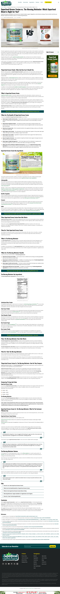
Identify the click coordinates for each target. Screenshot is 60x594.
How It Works (44, 558)
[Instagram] (6, 564)
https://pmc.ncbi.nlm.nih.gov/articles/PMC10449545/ (33, 526)
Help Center (44, 556)
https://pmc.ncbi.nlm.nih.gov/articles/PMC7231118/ (12, 532)
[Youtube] (9, 564)
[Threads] (17, 564)
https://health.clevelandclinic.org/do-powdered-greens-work (26, 516)
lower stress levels (5, 185)
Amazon (3, 454)
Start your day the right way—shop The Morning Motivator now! (22, 270)
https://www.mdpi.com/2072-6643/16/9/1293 (42, 517)
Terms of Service (25, 558)
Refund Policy (24, 560)
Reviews (37, 2)
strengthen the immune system (32, 210)
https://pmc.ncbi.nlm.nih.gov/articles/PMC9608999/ (15, 529)
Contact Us (44, 562)
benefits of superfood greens (20, 86)
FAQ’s (35, 568)
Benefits (20, 2)
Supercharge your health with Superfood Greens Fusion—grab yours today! (22, 213)
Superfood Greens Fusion (6, 95)
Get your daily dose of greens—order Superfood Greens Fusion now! (22, 111)
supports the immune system (9, 190)
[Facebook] (3, 564)
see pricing (48, 2)
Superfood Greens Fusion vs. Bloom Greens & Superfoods (12, 189)
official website (4, 422)
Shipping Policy (24, 562)
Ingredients (31, 2)
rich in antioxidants (12, 332)
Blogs (43, 560)
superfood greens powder (18, 57)
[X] (14, 564)
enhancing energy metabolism (30, 304)
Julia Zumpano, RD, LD (13, 77)
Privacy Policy (24, 556)
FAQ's (41, 2)
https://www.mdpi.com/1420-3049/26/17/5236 (41, 539)
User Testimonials (37, 566)
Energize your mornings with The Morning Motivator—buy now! (22, 335)
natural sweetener (11, 324)
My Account (44, 564)
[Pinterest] (12, 564)
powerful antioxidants (20, 319)
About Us (35, 564)
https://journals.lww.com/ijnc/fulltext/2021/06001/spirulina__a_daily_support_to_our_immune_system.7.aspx (38, 519)
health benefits (16, 311)
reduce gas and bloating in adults (31, 197)
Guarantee (25, 2)
